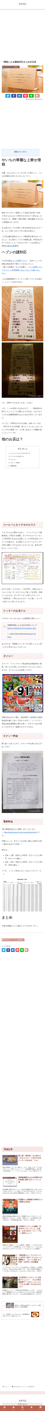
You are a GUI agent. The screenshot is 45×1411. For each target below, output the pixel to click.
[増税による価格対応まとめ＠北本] (19, 96)
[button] (40, 872)
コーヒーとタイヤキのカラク (20, 453)
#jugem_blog (31, 628)
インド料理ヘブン (19, 261)
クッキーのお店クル (17, 456)
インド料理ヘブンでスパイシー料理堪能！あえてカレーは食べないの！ (22, 270)
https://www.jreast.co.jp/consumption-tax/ (19, 832)
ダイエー (13, 459)
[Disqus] (22, 1352)
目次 (19, 449)
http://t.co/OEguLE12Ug (16, 628)
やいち (9, 173)
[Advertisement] (22, 34)
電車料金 (13, 466)
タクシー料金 (15, 463)
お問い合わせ (22, 1404)
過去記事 (11, 246)
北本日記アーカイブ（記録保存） (14, 939)
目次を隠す (22, 152)
